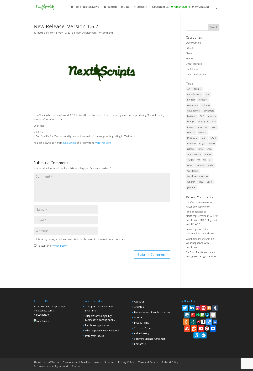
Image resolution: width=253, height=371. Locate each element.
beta (207, 94)
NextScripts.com (46, 32)
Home (77, 7)
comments (192, 105)
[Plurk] (206, 328)
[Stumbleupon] (187, 328)
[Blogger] (209, 307)
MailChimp (192, 138)
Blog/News (92, 7)
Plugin (202, 143)
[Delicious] (209, 322)
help (214, 121)
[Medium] (197, 314)
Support (142, 7)
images (190, 127)
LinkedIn (202, 132)
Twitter (190, 159)
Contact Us (140, 344)
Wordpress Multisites (197, 176)
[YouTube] (201, 328)
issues (214, 127)
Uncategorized (194, 63)
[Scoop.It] (202, 314)
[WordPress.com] (187, 315)
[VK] (213, 315)
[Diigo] (215, 321)
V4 (210, 159)
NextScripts (69, 142)
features (212, 116)
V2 (198, 159)
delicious (205, 105)
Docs (126, 7)
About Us (139, 301)
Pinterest (191, 143)
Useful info (192, 69)
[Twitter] (185, 308)
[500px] (196, 335)
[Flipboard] (192, 314)
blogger (191, 99)
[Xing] (193, 322)
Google (190, 121)
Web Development (86, 32)
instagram (203, 127)
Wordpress (192, 170)
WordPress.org (102, 142)
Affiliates (139, 307)
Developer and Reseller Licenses (152, 312)
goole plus (203, 121)
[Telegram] (203, 335)
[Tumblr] (215, 308)
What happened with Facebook (102, 330)
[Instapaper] (203, 321)
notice (204, 138)
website (200, 165)
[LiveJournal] (207, 314)
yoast (209, 181)
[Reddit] (194, 328)
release (190, 148)
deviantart (209, 110)
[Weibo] (198, 321)
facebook (192, 116)
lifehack (191, 132)
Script (200, 148)
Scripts (189, 58)
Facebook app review (198, 206)
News (189, 53)
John (188, 211)
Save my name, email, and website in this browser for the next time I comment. (82, 239)
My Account (202, 7)
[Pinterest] (203, 308)
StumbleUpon (194, 154)
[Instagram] (197, 307)
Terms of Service (143, 328)
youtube (191, 187)
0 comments (106, 32)
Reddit (212, 143)
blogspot (202, 99)
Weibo (211, 165)
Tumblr (207, 154)
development (193, 110)
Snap (209, 148)
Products (112, 7)
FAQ (202, 116)
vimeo (190, 165)
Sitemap (138, 317)
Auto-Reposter (194, 94)
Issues (189, 48)
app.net (197, 88)
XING (201, 181)
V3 (204, 159)
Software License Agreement (150, 338)
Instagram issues (94, 335)
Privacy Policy (59, 245)
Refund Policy (141, 333)
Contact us (161, 7)
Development (193, 42)
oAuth (213, 138)
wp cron (191, 181)
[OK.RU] (186, 322)
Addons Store (182, 7)
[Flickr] (213, 328)
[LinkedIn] (192, 308)
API (188, 88)
